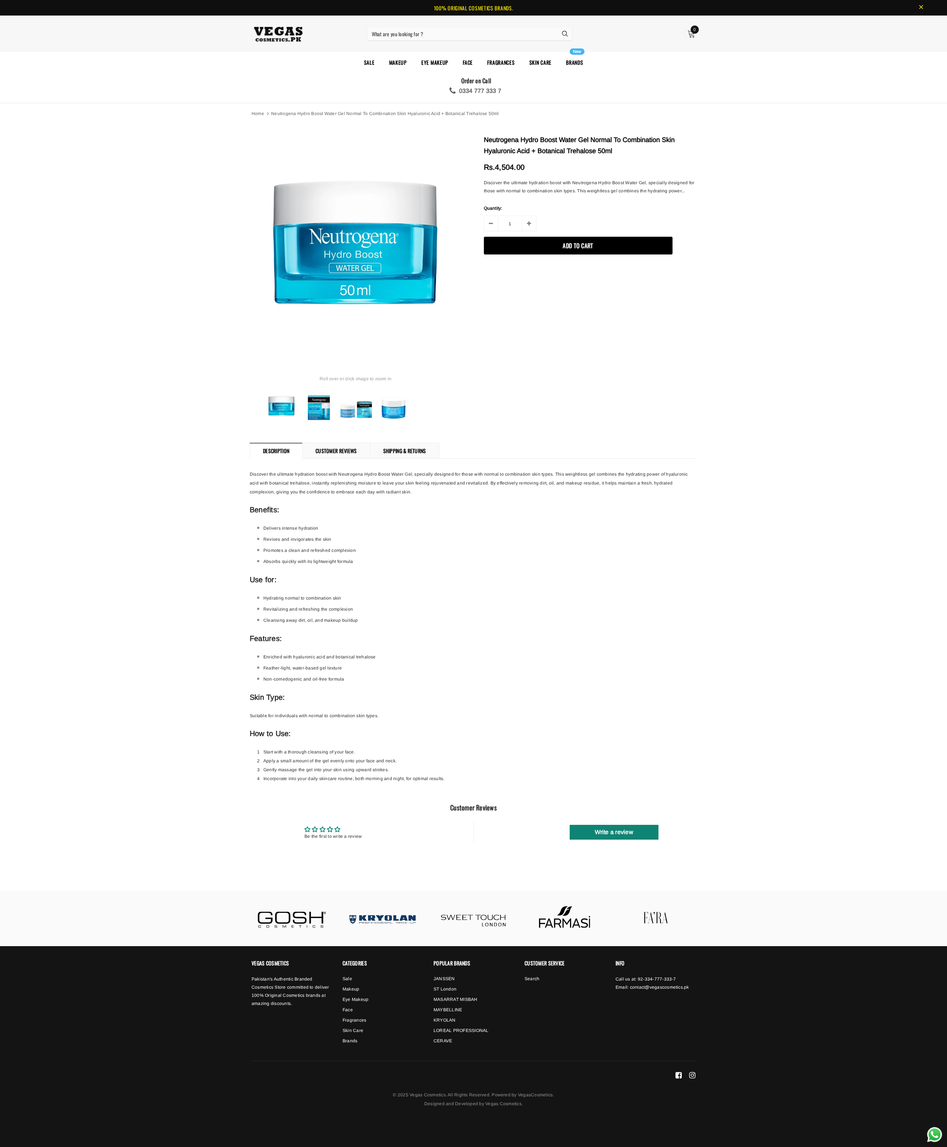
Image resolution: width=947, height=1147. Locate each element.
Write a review (614, 832)
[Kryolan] (382, 918)
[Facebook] (678, 1075)
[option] (356, 243)
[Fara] (655, 918)
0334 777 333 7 (478, 91)
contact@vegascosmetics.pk (659, 987)
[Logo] (278, 32)
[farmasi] (564, 918)
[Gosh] (291, 918)
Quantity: (493, 208)
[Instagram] (692, 1075)
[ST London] (473, 918)
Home (258, 113)
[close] (921, 7)
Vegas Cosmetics (503, 1103)
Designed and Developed (451, 1103)
